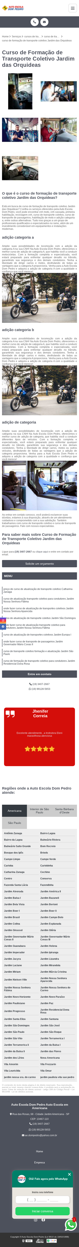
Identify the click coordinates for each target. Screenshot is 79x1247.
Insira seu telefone (42, 1192)
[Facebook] (43, 1220)
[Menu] (73, 8)
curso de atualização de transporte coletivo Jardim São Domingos (39, 618)
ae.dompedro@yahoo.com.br (40, 1135)
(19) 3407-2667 (23, 551)
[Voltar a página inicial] (12, 8)
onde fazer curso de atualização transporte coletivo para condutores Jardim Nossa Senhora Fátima (34, 626)
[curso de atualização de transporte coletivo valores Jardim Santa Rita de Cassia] (59, 130)
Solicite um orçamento (39, 563)
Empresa (39, 1162)
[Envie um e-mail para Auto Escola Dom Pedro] (44, 22)
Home (39, 1151)
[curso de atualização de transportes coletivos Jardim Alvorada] (20, 91)
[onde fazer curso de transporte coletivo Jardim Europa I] (59, 91)
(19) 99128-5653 (40, 689)
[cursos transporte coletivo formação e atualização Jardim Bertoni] (20, 130)
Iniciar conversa (42, 1211)
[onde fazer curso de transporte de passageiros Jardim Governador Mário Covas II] (20, 168)
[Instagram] (36, 1220)
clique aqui (42, 551)
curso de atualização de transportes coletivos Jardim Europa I (37, 634)
